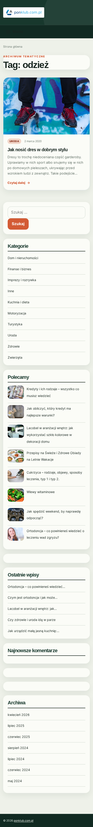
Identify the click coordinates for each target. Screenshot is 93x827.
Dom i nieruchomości (23, 258)
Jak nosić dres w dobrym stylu (37, 149)
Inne (11, 291)
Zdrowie (14, 346)
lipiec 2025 (16, 725)
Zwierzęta (15, 357)
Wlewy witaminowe (41, 492)
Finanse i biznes (19, 269)
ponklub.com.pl (23, 820)
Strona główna (12, 46)
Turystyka (15, 324)
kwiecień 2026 (19, 715)
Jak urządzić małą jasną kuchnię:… (33, 631)
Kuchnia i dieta (18, 302)
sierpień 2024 (18, 748)
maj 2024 (15, 781)
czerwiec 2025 (19, 737)
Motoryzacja (17, 313)
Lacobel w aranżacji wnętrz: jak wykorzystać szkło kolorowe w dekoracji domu (50, 434)
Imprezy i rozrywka (22, 280)
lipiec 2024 (16, 759)
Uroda (14, 141)
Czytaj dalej (18, 183)
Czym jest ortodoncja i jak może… (33, 597)
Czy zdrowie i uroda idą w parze (32, 620)
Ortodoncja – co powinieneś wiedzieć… (36, 587)
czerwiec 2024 (19, 770)
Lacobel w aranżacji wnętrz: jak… (32, 609)
